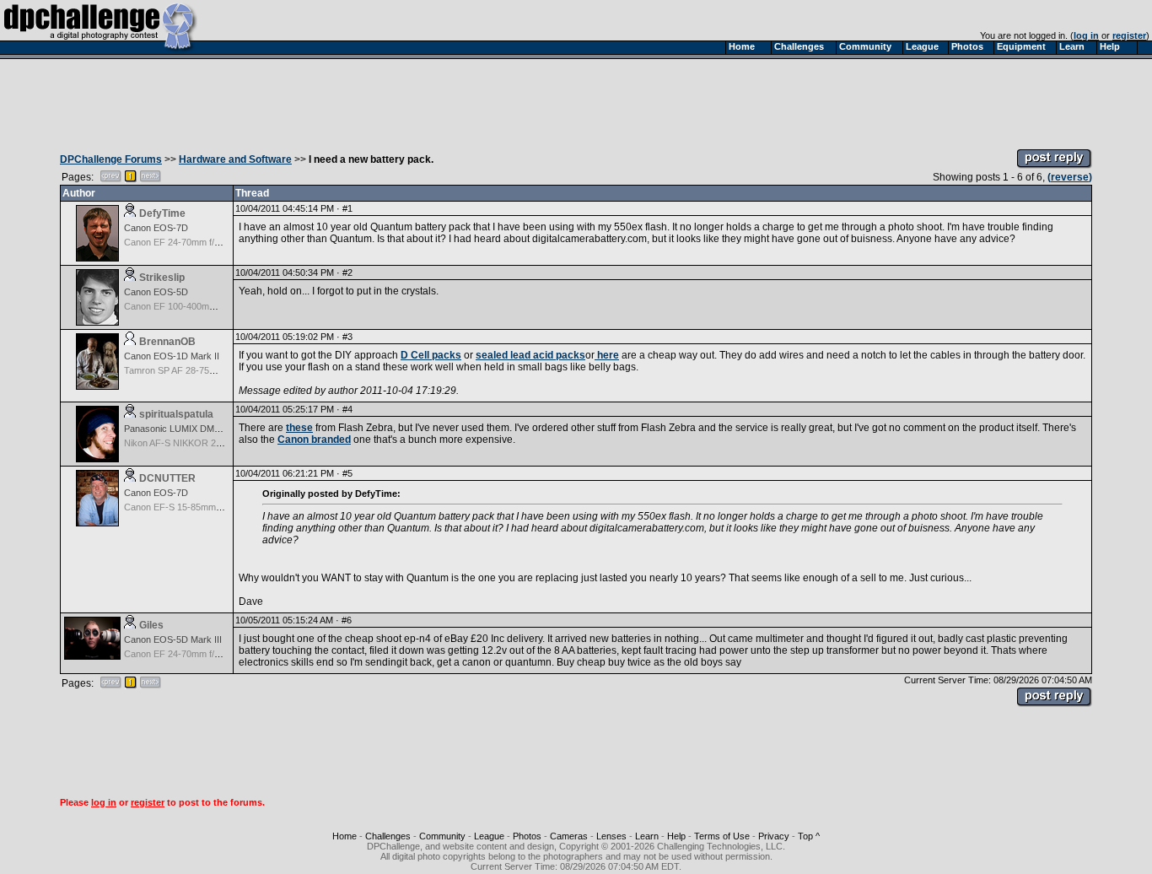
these (299, 428)
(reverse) (1069, 177)
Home (344, 836)
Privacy (773, 836)
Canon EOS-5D (156, 292)
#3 (347, 337)
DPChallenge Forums (111, 159)
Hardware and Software (235, 159)
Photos (527, 836)
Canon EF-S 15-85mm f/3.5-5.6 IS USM (205, 507)
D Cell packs (431, 355)
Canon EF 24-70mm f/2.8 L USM (190, 242)
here (607, 355)
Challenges (388, 836)
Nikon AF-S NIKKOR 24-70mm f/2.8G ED (208, 443)
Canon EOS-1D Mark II (171, 356)
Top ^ (809, 836)
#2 (347, 272)
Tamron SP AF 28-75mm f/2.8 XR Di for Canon (219, 370)
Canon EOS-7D (156, 228)
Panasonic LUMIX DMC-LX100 (187, 429)
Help (676, 836)
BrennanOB (167, 342)
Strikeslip (162, 277)
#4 (347, 409)
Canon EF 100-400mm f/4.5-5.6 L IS (198, 306)
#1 (347, 208)
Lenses (611, 836)
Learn (647, 836)
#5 (347, 473)
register (1129, 35)
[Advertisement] (576, 100)
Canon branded (314, 439)
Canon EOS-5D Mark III (173, 639)
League (489, 836)
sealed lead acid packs (530, 355)
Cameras (569, 836)
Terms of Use (722, 836)
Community (442, 836)
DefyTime (162, 213)
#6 (347, 620)
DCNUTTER (167, 478)
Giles (151, 625)
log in (1086, 35)
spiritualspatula (176, 414)
